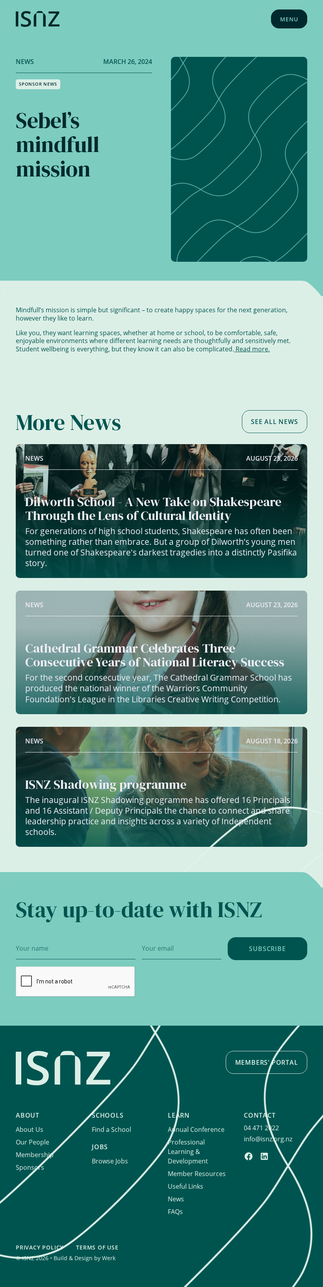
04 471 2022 (261, 1128)
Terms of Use (97, 1247)
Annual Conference (196, 1129)
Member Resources (197, 1173)
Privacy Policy (39, 1247)
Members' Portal (266, 1062)
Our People (32, 1142)
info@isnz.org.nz (268, 1139)
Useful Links (185, 1186)
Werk (108, 1258)
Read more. (252, 349)
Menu (289, 19)
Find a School (111, 1129)
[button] (289, 19)
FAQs (175, 1211)
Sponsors (30, 1167)
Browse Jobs (110, 1161)
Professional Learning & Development (188, 1151)
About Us (29, 1129)
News (176, 1199)
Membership (35, 1154)
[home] (37, 19)
